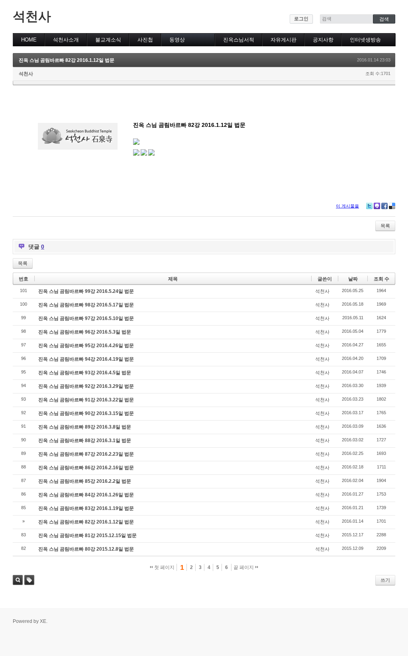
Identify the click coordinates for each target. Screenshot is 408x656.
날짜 (353, 279)
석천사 (32, 16)
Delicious (392, 206)
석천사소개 (66, 40)
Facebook (384, 206)
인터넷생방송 (365, 40)
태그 (29, 580)
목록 (385, 226)
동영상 (177, 40)
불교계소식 (108, 40)
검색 (18, 580)
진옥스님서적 (238, 40)
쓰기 (385, 580)
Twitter (369, 206)
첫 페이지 (164, 567)
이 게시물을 (347, 206)
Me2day (377, 206)
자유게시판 (283, 40)
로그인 (301, 19)
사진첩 (145, 40)
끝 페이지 (244, 567)
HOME (29, 40)
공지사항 (323, 40)
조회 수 (381, 279)
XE (43, 621)
